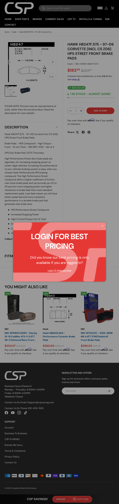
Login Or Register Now (59, 270)
